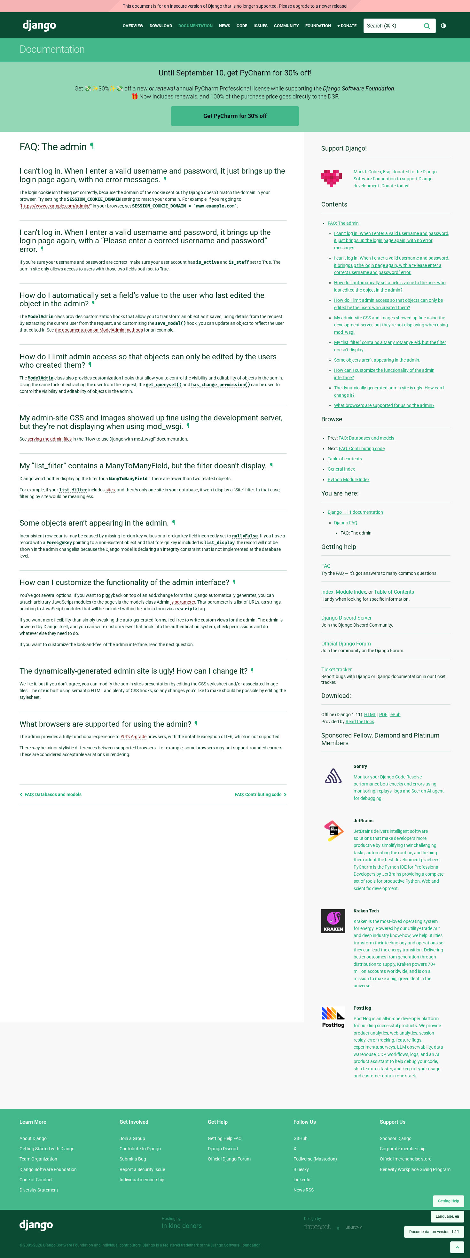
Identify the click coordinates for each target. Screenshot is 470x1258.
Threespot (319, 1227)
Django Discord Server (346, 618)
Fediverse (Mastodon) (315, 1158)
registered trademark (181, 1245)
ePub (395, 714)
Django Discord (223, 1148)
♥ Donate (346, 25)
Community (286, 25)
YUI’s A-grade (133, 736)
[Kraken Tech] (333, 931)
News (224, 25)
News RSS (304, 1189)
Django (39, 26)
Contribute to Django (140, 1148)
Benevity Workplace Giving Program (415, 1169)
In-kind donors (182, 1226)
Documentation (195, 25)
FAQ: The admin (343, 223)
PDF (383, 714)
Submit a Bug (133, 1158)
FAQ (326, 566)
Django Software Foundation (48, 1169)
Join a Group (132, 1138)
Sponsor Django (395, 1138)
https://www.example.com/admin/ (55, 205)
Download (161, 25)
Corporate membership (403, 1148)
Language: (447, 1216)
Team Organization (38, 1158)
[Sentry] (333, 785)
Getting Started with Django (47, 1148)
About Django (33, 1138)
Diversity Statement (39, 1189)
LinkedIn (302, 1179)
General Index (341, 469)
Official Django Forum (346, 644)
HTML (370, 714)
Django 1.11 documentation (355, 512)
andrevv (361, 1227)
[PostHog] (333, 1026)
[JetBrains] (333, 841)
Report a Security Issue (142, 1169)
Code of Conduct (36, 1179)
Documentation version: (434, 1232)
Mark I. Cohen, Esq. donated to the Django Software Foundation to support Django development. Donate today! (395, 179)
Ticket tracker (336, 670)
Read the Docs (360, 721)
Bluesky (301, 1169)
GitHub (301, 1138)
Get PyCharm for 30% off (235, 116)
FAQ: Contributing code (259, 794)
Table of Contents (394, 592)
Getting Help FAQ (225, 1138)
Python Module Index (349, 479)
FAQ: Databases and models (53, 794)
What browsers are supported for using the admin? (384, 405)
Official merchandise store (405, 1158)
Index (327, 592)
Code (242, 25)
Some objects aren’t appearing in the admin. (377, 360)
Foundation (318, 25)
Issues (261, 25)
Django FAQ (345, 522)
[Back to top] (457, 1247)
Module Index (351, 592)
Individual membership (142, 1179)
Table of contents (345, 458)
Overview (133, 25)
